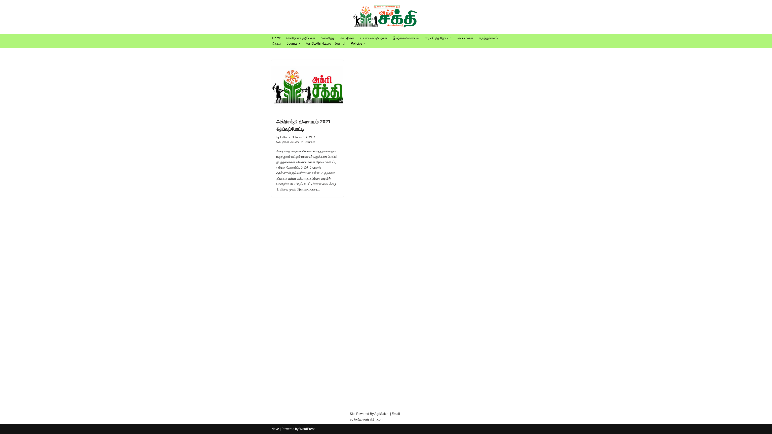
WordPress (307, 429)
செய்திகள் (347, 38)
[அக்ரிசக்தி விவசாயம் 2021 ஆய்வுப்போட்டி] (307, 87)
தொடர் (276, 43)
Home (276, 38)
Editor (284, 137)
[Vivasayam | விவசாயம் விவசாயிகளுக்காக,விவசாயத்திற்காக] (386, 17)
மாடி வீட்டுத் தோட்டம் (437, 38)
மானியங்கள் (465, 38)
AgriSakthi (381, 414)
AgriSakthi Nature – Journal (325, 43)
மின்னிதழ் (327, 38)
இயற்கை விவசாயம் (406, 38)
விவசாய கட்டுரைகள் (373, 38)
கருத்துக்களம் (488, 38)
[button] (299, 43)
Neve (275, 429)
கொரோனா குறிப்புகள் (300, 38)
